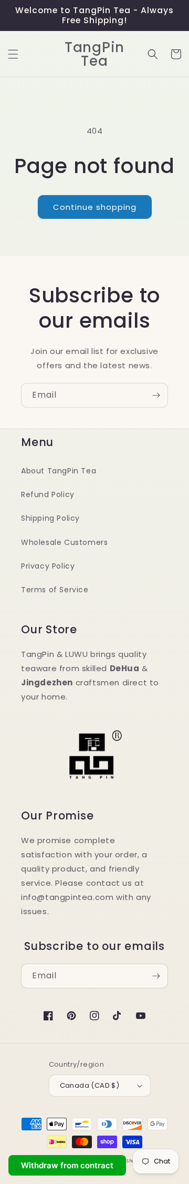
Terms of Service (55, 589)
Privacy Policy (48, 566)
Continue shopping (94, 206)
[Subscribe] (155, 395)
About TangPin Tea (58, 470)
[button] (13, 54)
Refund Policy (48, 494)
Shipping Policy (50, 518)
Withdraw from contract (67, 1165)
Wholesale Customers (64, 542)
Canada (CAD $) (90, 1085)
